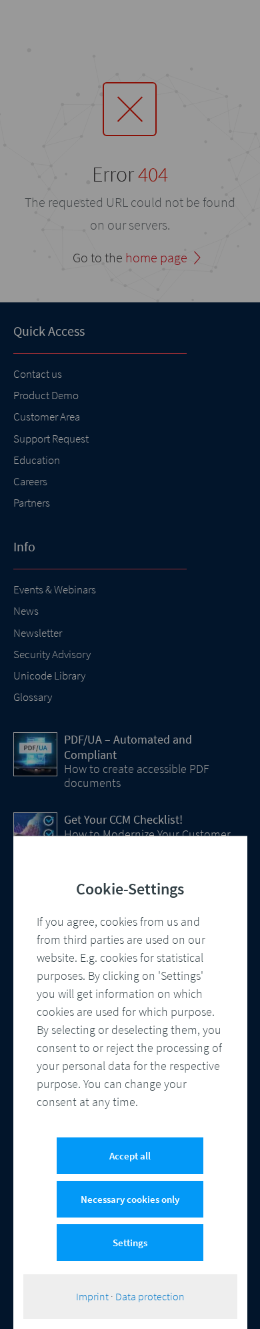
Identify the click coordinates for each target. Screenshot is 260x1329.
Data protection (150, 1296)
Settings (130, 1242)
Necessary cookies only (130, 1199)
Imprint (92, 1296)
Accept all (130, 1155)
